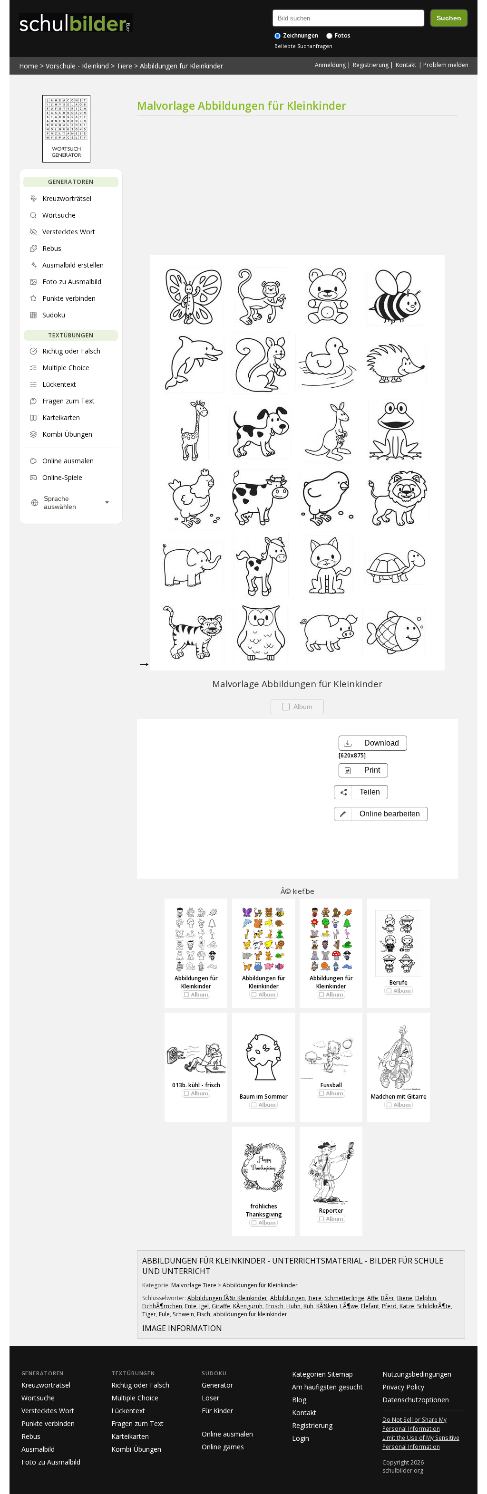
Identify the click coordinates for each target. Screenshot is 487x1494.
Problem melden (445, 65)
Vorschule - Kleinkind (77, 65)
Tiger (149, 1314)
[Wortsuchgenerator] (66, 160)
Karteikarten (130, 1436)
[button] (381, 814)
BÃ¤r (387, 1298)
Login (300, 1438)
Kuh (308, 1306)
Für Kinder (217, 1410)
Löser (210, 1397)
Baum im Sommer (264, 1096)
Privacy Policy (403, 1386)
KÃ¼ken (326, 1306)
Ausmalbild (38, 1449)
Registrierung (371, 65)
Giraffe (221, 1306)
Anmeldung (330, 65)
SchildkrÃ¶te (434, 1306)
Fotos (342, 35)
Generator (217, 1384)
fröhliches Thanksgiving (263, 1210)
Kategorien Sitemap (322, 1374)
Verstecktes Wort (47, 1410)
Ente (190, 1306)
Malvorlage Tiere (193, 1285)
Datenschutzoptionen (415, 1399)
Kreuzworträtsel (45, 1384)
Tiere (124, 65)
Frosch (274, 1306)
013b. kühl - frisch (196, 1085)
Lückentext (128, 1410)
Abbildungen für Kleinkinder (181, 65)
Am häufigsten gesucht (327, 1386)
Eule (164, 1314)
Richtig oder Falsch (140, 1384)
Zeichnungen (300, 35)
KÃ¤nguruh (248, 1306)
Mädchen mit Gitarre (399, 1096)
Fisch (203, 1314)
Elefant (370, 1306)
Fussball (331, 1085)
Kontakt (406, 65)
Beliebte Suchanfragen (303, 45)
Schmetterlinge (344, 1298)
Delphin (425, 1298)
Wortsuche (38, 1397)
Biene (404, 1298)
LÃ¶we (349, 1306)
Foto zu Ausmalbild (50, 1461)
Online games (223, 1446)
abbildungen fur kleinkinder (250, 1314)
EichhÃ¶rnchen (162, 1306)
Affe (372, 1298)
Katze (406, 1306)
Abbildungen (287, 1298)
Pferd (389, 1306)
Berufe (399, 982)
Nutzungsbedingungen (416, 1374)
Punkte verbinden (48, 1423)
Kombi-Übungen (136, 1449)
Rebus (30, 1436)
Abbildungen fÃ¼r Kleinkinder (227, 1298)
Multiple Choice (134, 1397)
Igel (204, 1306)
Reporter (331, 1211)
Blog (299, 1399)
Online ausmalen (227, 1433)
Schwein (183, 1314)
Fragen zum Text (137, 1423)
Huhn (293, 1306)
